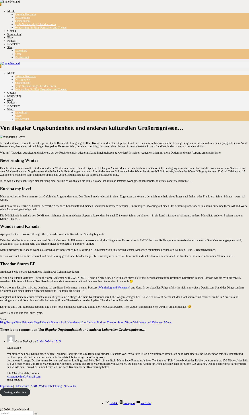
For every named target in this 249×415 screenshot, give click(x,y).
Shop (10, 47)
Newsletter (13, 44)
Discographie (22, 17)
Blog (10, 37)
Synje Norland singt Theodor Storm (35, 24)
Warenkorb (21, 50)
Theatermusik (22, 20)
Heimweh (27, 322)
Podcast (11, 40)
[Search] (35, 413)
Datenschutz (22, 386)
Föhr (18, 322)
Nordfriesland (88, 322)
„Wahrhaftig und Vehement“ (114, 287)
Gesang (11, 30)
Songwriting (14, 34)
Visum (129, 322)
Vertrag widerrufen (15, 392)
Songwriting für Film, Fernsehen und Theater (41, 27)
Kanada (46, 322)
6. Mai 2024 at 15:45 (49, 341)
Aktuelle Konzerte (25, 14)
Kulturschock (59, 322)
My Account (22, 57)
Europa (10, 322)
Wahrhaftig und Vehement (148, 322)
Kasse (18, 53)
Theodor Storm (115, 322)
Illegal (37, 322)
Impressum (6, 386)
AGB (34, 386)
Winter (168, 322)
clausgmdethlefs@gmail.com (23, 376)
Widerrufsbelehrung (50, 386)
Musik (11, 11)
